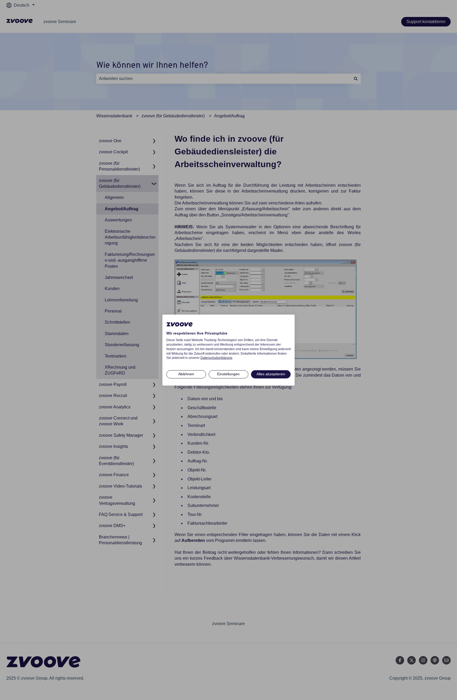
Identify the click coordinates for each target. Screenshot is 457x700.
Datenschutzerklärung (216, 358)
